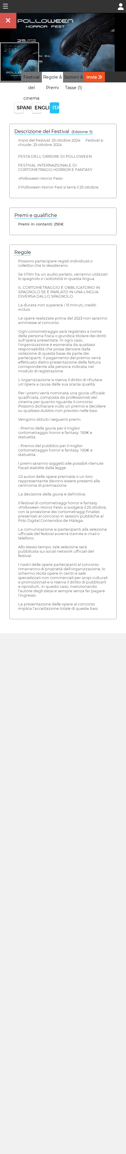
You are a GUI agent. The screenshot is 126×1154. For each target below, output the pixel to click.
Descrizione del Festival (53, 131)
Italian (55, 108)
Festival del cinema (31, 87)
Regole (22, 252)
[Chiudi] (8, 20)
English (38, 108)
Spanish (20, 108)
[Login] (121, 6)
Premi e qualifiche (35, 215)
